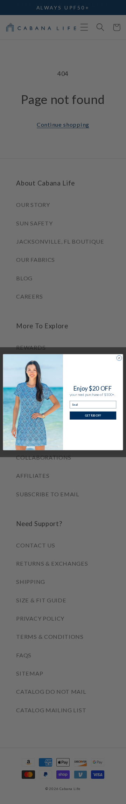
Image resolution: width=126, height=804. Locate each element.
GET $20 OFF (93, 415)
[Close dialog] (119, 358)
